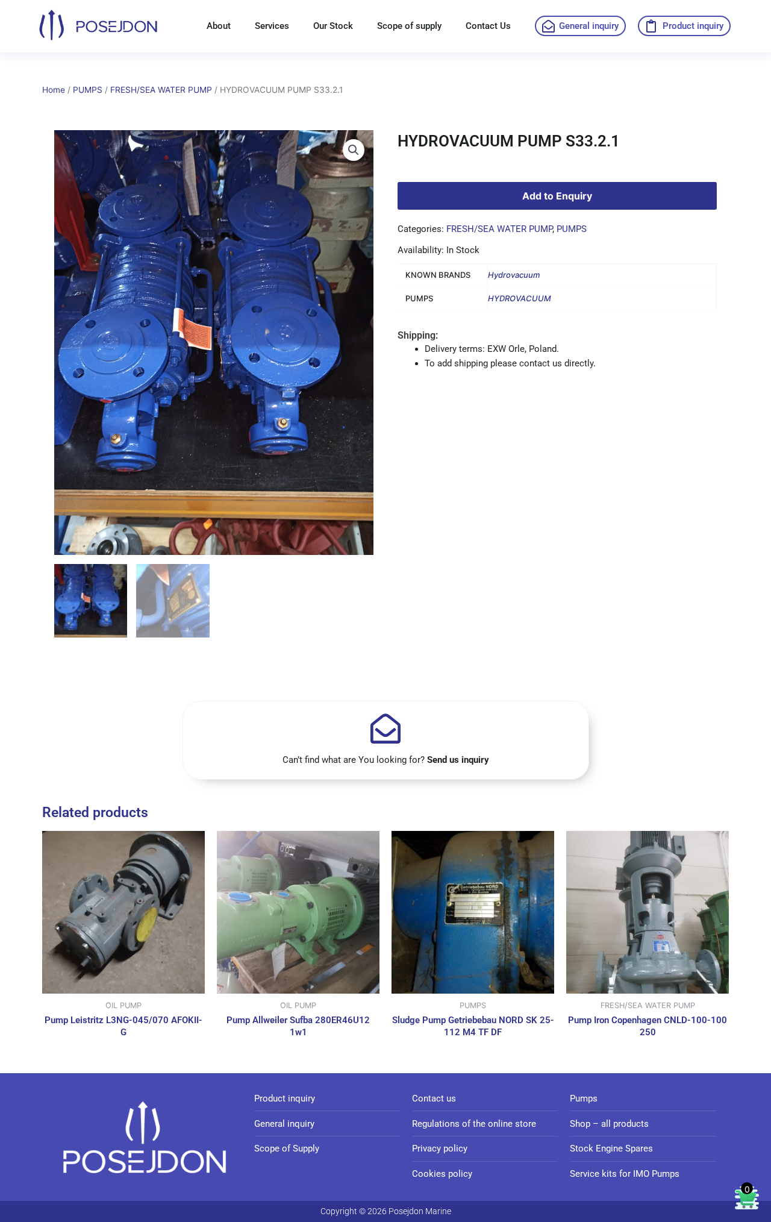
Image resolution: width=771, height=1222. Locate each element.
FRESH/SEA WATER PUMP (161, 90)
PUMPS (87, 90)
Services (272, 25)
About (219, 25)
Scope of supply (409, 25)
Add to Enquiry (557, 196)
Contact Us (488, 25)
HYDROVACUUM (519, 298)
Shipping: (418, 335)
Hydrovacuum (514, 275)
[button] (353, 150)
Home (53, 90)
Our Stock (333, 25)
